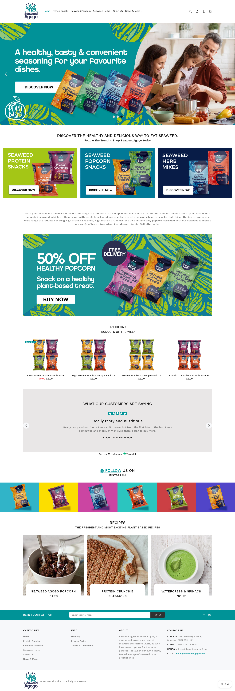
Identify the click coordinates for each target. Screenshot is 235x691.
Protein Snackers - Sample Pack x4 (141, 375)
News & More (30, 659)
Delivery (75, 636)
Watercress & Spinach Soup (181, 593)
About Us (28, 654)
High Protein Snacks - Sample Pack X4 (93, 375)
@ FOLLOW (110, 470)
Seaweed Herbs (31, 650)
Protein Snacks (31, 641)
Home (26, 636)
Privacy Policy (78, 641)
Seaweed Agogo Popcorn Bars (53, 593)
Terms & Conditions (82, 645)
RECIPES (117, 522)
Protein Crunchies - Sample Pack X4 (189, 375)
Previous (26, 426)
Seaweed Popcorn (33, 645)
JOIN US (157, 615)
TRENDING (117, 327)
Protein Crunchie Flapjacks (117, 593)
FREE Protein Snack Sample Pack (45, 375)
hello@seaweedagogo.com (190, 653)
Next (209, 426)
